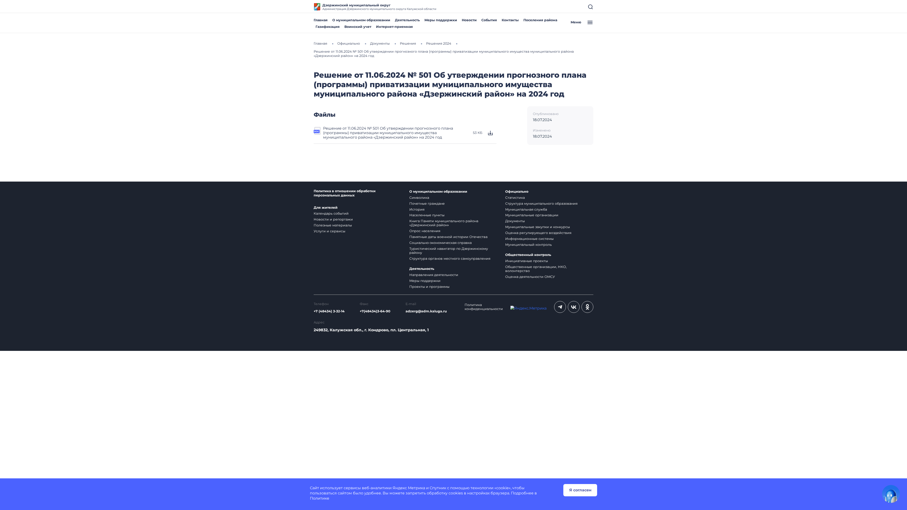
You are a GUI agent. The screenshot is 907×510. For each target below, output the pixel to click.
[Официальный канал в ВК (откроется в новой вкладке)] (574, 307)
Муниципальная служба (526, 209)
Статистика (515, 198)
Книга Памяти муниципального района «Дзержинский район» (443, 223)
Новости (469, 20)
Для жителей (326, 208)
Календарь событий (331, 213)
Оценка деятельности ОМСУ (530, 277)
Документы (515, 221)
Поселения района (540, 20)
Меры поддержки (440, 20)
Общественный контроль (528, 255)
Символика (419, 198)
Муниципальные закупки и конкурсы (537, 227)
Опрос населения (424, 231)
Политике (319, 498)
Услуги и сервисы (329, 231)
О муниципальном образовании (361, 20)
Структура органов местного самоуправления (449, 258)
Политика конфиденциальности (484, 307)
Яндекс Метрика (409, 488)
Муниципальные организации (531, 215)
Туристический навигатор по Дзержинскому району (448, 250)
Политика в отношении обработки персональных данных (345, 193)
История (416, 209)
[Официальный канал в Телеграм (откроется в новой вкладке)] (560, 307)
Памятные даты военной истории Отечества (448, 237)
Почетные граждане (427, 203)
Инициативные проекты (526, 261)
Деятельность (407, 20)
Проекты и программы (429, 287)
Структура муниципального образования (541, 203)
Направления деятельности (433, 275)
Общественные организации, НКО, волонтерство (536, 269)
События (489, 20)
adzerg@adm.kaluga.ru (426, 311)
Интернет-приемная (394, 27)
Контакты (510, 20)
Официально (516, 192)
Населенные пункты (427, 215)
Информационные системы (529, 239)
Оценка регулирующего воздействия (538, 233)
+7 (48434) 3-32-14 (329, 311)
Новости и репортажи (333, 219)
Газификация (328, 27)
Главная (321, 20)
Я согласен (580, 490)
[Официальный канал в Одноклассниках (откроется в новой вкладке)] (587, 307)
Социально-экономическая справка (440, 243)
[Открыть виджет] (891, 494)
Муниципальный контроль (528, 244)
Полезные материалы (333, 225)
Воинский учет (357, 27)
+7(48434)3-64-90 (375, 311)
